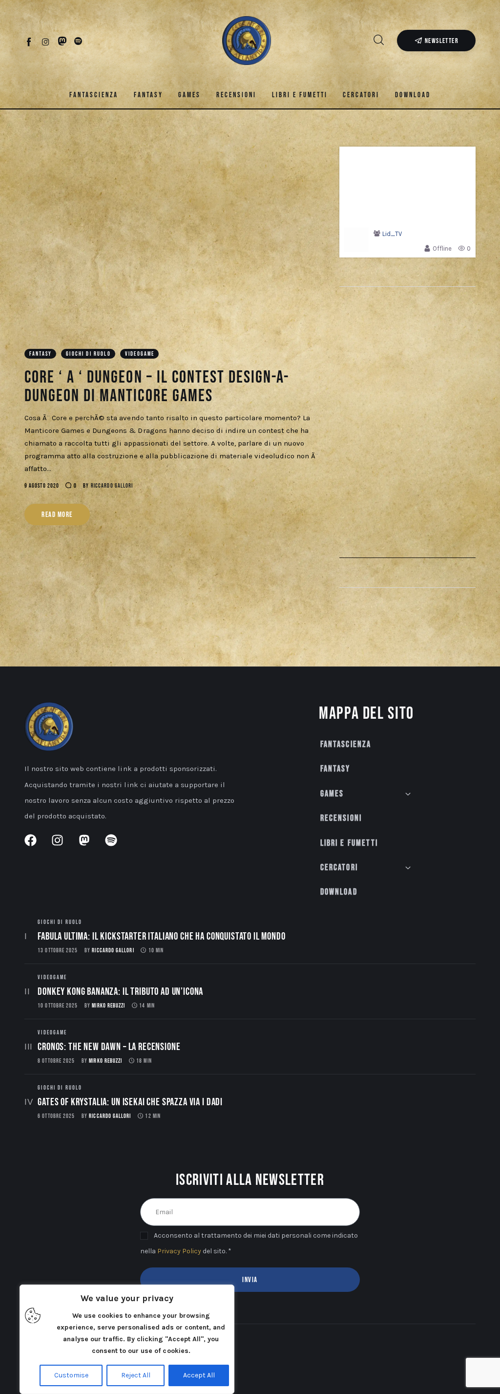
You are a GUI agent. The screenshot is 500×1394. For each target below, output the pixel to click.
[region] (127, 1339)
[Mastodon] (62, 41)
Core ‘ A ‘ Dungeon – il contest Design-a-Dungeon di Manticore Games (156, 387)
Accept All (199, 1375)
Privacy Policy (179, 1251)
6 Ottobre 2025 (56, 1116)
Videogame (139, 354)
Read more (57, 514)
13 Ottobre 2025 (58, 950)
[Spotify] (78, 41)
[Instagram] (46, 41)
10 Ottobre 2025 (58, 1005)
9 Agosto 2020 (41, 486)
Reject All (135, 1375)
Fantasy (40, 354)
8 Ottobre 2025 (56, 1061)
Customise (71, 1375)
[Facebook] (29, 41)
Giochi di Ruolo (88, 354)
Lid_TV (392, 233)
